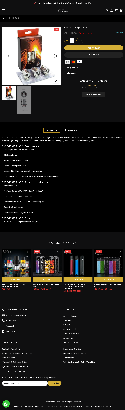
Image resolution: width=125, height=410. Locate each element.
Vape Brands (68, 357)
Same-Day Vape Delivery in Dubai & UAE (19, 353)
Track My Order (8, 357)
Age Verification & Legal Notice (15, 366)
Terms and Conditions (33, 406)
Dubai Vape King (57, 401)
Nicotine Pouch (69, 329)
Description (52, 130)
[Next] (56, 56)
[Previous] (6, 56)
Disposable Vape (70, 316)
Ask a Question (71, 68)
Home (4, 18)
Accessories (68, 338)
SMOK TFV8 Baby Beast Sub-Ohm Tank (14, 285)
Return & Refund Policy (94, 406)
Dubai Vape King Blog (72, 349)
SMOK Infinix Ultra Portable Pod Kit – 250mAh (74, 286)
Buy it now (94, 55)
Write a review (93, 94)
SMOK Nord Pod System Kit (46, 285)
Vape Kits (67, 320)
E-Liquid (66, 325)
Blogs (108, 406)
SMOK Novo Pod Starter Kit (108, 285)
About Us (18, 406)
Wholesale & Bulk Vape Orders (14, 362)
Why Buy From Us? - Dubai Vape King (79, 362)
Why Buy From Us (71, 130)
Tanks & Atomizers (71, 333)
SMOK (73, 73)
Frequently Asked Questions (75, 353)
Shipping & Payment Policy (70, 406)
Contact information (11, 349)
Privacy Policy (51, 406)
